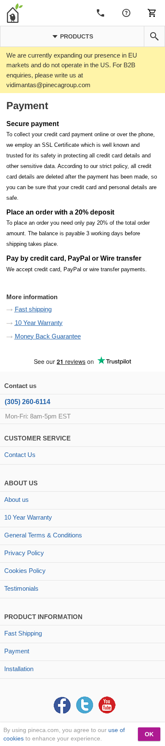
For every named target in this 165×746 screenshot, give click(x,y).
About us (16, 499)
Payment (16, 651)
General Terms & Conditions (43, 535)
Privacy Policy (24, 552)
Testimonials (21, 588)
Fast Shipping (23, 633)
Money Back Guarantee (48, 336)
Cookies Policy (25, 570)
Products (75, 36)
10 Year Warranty (39, 322)
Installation (18, 668)
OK (149, 734)
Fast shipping (33, 309)
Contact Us (20, 454)
